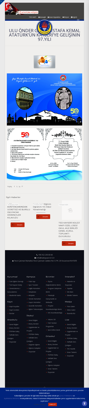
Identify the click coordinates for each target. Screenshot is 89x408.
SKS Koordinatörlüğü (55, 313)
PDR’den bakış (14, 331)
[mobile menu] (78, 20)
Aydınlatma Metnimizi (12, 398)
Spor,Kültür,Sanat (54, 330)
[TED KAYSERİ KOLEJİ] (44, 28)
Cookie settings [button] (39, 404)
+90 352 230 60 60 (45, 255)
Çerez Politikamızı (66, 396)
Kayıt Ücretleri (14, 310)
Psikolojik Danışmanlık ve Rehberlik (51, 298)
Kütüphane (32, 292)
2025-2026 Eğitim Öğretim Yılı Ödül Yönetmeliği (42, 207)
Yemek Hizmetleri (35, 299)
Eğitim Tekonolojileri (36, 309)
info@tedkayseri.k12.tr (46, 258)
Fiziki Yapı (32, 281)
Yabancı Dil (51, 319)
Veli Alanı (70, 292)
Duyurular (12, 342)
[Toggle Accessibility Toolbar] (84, 403)
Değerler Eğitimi (34, 345)
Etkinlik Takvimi (72, 295)
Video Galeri (71, 310)
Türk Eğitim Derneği (16, 281)
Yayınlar (69, 288)
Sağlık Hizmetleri (34, 288)
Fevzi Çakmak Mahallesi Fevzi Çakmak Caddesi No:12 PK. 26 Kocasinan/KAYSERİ (45, 261)
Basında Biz (71, 313)
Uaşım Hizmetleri (34, 302)
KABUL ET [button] (52, 404)
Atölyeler (32, 295)
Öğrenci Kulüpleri (34, 348)
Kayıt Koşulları (14, 306)
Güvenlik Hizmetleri (35, 306)
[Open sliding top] (2, 2)
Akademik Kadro (15, 295)
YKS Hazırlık (71, 349)
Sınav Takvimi (52, 369)
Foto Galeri (71, 306)
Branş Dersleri (14, 328)
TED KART (32, 17)
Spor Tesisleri (33, 285)
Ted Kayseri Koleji (15, 285)
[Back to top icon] (44, 387)
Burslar (11, 313)
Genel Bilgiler (13, 324)
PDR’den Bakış (34, 334)
